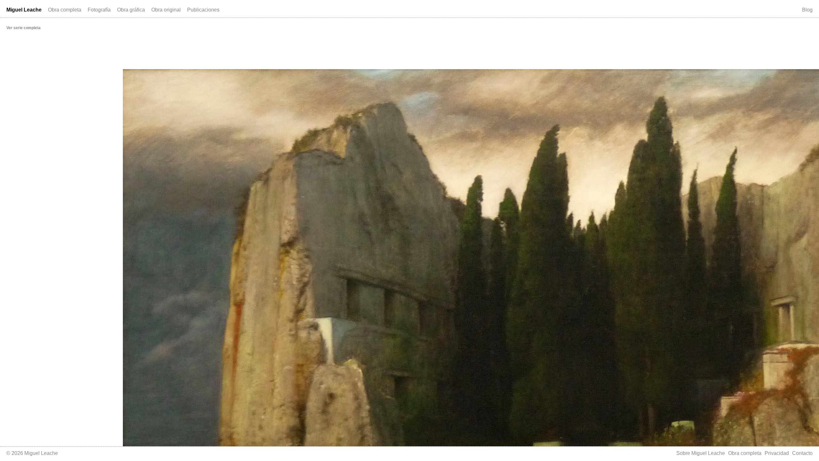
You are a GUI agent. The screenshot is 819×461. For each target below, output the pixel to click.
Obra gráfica (131, 9)
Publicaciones (203, 9)
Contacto (802, 453)
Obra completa (64, 9)
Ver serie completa (23, 28)
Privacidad (777, 453)
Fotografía (99, 9)
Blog (807, 9)
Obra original (166, 9)
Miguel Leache (24, 9)
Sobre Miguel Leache (700, 453)
